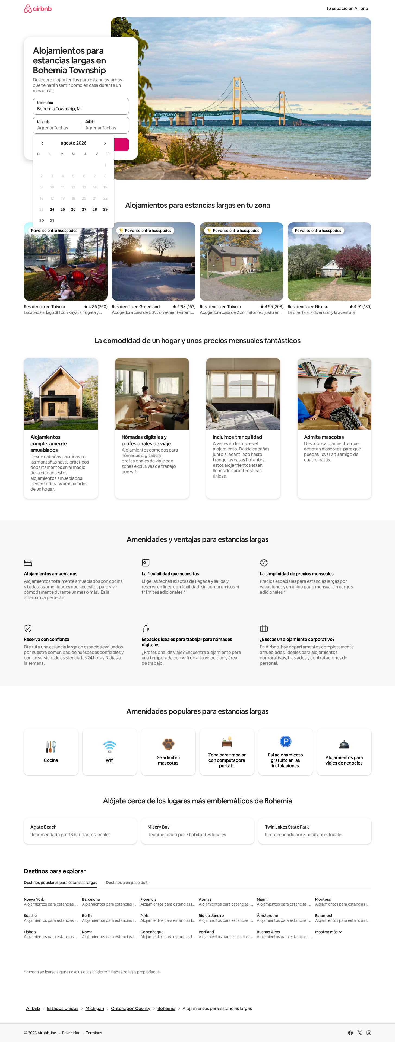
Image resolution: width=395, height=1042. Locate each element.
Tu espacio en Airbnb (347, 8)
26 (73, 209)
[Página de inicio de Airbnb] (38, 8)
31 (52, 220)
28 (95, 209)
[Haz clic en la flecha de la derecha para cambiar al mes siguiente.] (104, 143)
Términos (94, 1032)
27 (84, 209)
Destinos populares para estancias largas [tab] (60, 882)
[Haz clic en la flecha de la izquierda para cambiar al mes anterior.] (42, 143)
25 (63, 209)
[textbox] (57, 127)
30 (41, 220)
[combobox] (81, 109)
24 (52, 209)
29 (105, 209)
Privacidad (71, 1032)
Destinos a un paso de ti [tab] (127, 882)
